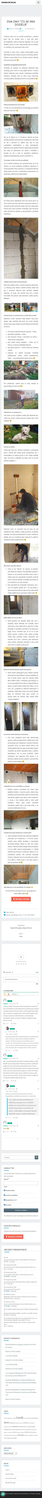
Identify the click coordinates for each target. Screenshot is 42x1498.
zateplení (31, 1435)
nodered (29, 1426)
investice (32, 1423)
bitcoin (28, 1418)
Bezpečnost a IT (11, 1200)
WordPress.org (10, 1483)
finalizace (20, 1423)
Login (37, 972)
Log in (7, 1470)
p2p (33, 1426)
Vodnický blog (8, 2)
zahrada (20, 1435)
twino (11, 1435)
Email (6, 1179)
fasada (16, 1423)
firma (25, 1423)
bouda (32, 1418)
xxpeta (7, 1315)
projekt (5, 1432)
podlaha (13, 1429)
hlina (28, 1423)
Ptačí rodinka (15, 1351)
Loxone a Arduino (11, 1195)
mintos (20, 1426)
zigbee (8, 1438)
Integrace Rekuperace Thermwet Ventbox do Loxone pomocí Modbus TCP (20, 1382)
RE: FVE (6, 1257)
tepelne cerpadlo (20, 1432)
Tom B (15, 1034)
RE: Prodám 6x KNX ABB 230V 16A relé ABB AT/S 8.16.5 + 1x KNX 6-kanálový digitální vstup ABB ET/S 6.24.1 (20, 1319)
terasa (26, 1432)
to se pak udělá (28, 915)
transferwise (7, 1435)
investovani (6, 1426)
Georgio (7, 1306)
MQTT (25, 1426)
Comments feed (10, 1478)
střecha (15, 1432)
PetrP (6, 1261)
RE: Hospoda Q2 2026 (10, 1265)
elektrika (12, 1423)
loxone (15, 1426)
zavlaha (36, 1435)
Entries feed (9, 1474)
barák (8, 915)
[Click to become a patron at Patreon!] (21, 899)
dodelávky (14, 915)
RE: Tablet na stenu (9, 1294)
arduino (14, 1418)
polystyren (34, 1429)
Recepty (8, 1205)
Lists (5, 1186)
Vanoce (15, 1435)
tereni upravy (32, 1432)
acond (5, 1418)
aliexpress (9, 1418)
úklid (15, 1438)
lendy (10, 1426)
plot (10, 1429)
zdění (5, 1438)
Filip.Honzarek (9, 1298)
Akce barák (10, 912)
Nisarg (38, 1493)
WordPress (25, 1493)
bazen (25, 1418)
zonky (11, 1438)
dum (20, 915)
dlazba (36, 1418)
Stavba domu (10, 1190)
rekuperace (9, 1432)
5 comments (30, 28)
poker (18, 1429)
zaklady (26, 1435)
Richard (7, 1276)
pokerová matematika (26, 1429)
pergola (6, 1429)
